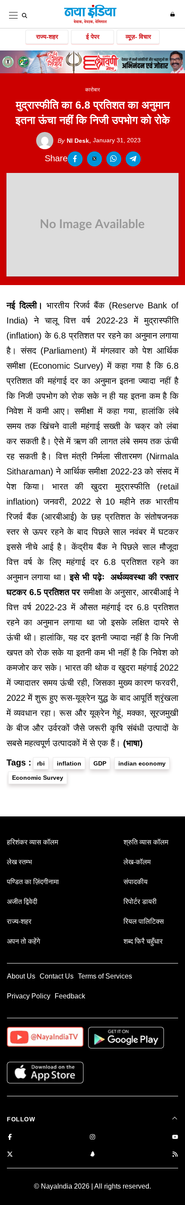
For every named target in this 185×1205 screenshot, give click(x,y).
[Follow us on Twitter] (10, 1154)
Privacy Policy (28, 996)
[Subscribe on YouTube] (175, 1137)
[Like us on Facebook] (10, 1137)
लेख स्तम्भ (19, 862)
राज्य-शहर (47, 36)
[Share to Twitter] (94, 158)
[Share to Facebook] (75, 158)
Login (173, 14)
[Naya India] (90, 22)
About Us (21, 976)
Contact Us (57, 976)
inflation (69, 763)
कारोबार (92, 90)
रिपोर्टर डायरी (140, 901)
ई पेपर (92, 36)
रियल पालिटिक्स (143, 921)
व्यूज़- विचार (138, 36)
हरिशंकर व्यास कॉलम (32, 842)
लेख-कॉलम (137, 862)
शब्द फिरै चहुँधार (143, 941)
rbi (41, 763)
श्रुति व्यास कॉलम (145, 842)
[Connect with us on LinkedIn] (92, 1154)
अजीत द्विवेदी (22, 901)
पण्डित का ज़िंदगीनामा (33, 881)
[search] (24, 15)
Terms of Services (105, 976)
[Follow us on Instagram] (92, 1137)
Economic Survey (37, 777)
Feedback (70, 996)
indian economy (142, 763)
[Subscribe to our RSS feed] (175, 1154)
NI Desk (73, 140)
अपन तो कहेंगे (23, 941)
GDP (99, 763)
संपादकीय (135, 881)
